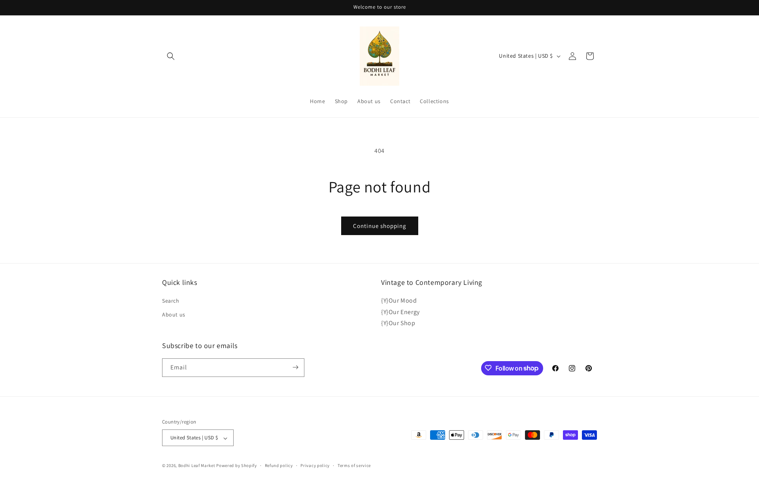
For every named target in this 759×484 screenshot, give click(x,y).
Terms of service (354, 465)
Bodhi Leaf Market (196, 466)
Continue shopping (379, 226)
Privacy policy (315, 465)
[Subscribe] (295, 367)
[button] (170, 56)
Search (170, 300)
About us (173, 314)
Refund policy (279, 465)
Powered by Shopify (236, 466)
